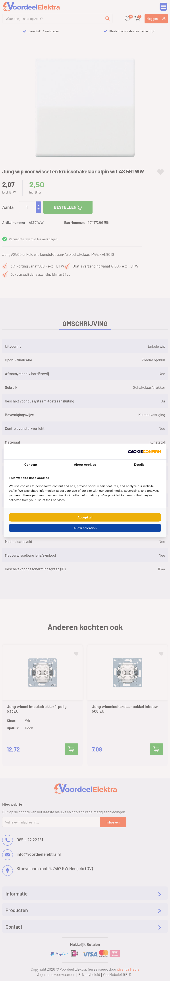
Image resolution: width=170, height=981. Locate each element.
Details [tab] (139, 464)
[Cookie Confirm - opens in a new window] (144, 451)
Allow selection (85, 528)
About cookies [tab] (85, 464)
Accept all (85, 517)
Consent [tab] (30, 464)
